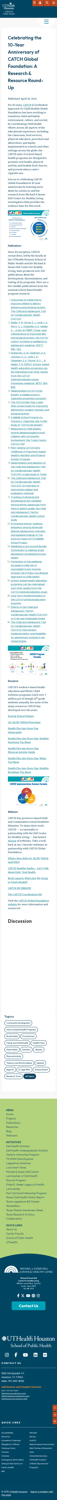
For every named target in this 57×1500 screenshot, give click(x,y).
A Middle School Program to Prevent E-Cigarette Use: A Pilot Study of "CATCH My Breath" (29, 421)
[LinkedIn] (35, 1355)
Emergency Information (12, 1459)
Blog (8, 1131)
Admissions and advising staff (14, 1399)
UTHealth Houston (38, 1459)
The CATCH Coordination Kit (25, 894)
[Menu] (46, 22)
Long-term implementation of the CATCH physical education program (28, 599)
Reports (10, 1069)
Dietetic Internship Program (22, 1154)
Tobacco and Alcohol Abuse (19, 1063)
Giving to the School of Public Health (12, 1465)
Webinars (11, 1135)
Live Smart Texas (16, 1167)
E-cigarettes (24, 1069)
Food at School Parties (21, 716)
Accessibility (7, 1432)
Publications (13, 1122)
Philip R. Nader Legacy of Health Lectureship (25, 1187)
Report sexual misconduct (42, 1444)
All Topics (29, 1076)
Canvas (5, 1452)
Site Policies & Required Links (41, 1450)
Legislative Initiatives (18, 1163)
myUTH (33, 1440)
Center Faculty (15, 1233)
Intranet (33, 1432)
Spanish (40, 1063)
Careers (5, 1456)
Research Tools (13, 1076)
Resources (12, 1127)
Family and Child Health (17, 1043)
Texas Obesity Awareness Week (24, 1210)
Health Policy (39, 1043)
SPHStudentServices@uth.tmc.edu (15, 1396)
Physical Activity (13, 1056)
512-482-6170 (29, 1289)
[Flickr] (45, 1355)
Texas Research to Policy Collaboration (20, 1216)
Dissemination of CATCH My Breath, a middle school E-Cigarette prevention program (28, 394)
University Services (38, 1456)
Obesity (38, 1049)
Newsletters (13, 1206)
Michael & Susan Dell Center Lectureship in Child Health (22, 1174)
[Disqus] (28, 966)
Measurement (41, 1069)
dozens (12, 840)
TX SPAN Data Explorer (20, 1159)
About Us (11, 1229)
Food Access (28, 1036)
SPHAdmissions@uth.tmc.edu (13, 1393)
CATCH (27, 104)
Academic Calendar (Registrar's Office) (11, 1442)
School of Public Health (19, 1238)
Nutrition (26, 1049)
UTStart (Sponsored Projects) (39, 1465)
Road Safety (12, 1036)
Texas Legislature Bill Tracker (23, 1201)
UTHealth (11, 1242)
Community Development (18, 1023)
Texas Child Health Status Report (25, 1197)
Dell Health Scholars (18, 1146)
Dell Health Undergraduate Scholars (27, 1150)
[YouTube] (25, 1355)
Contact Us (28, 1305)
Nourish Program (16, 1180)
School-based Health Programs (21, 1029)
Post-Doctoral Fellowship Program (26, 1193)
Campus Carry (8, 1448)
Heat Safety (12, 1049)
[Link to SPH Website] (28, 1341)
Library (33, 1436)
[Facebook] (15, 1355)
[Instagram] (7, 1355)
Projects (11, 1118)
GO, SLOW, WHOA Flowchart (24, 722)
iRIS (3, 1471)
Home (9, 1114)
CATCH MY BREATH (19, 888)
